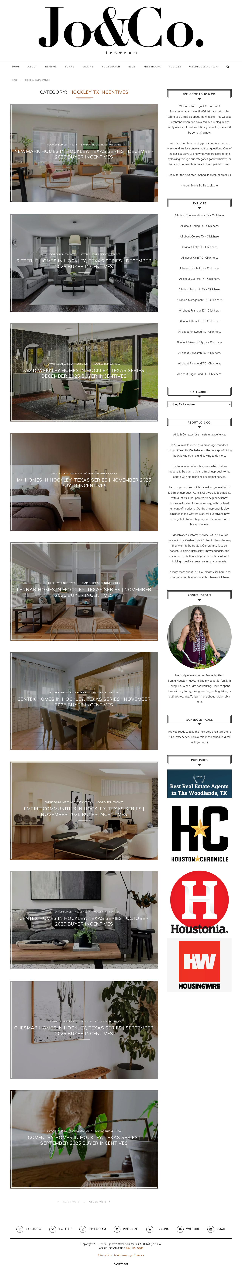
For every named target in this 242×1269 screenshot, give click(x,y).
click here (219, 572)
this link (204, 737)
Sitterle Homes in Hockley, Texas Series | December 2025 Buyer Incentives (84, 263)
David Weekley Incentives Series (68, 364)
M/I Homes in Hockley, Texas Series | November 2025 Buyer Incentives (84, 482)
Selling (88, 66)
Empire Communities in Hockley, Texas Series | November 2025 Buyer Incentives (84, 811)
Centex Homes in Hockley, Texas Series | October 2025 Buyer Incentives (84, 921)
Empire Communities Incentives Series (68, 802)
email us (226, 175)
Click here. (218, 215)
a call (213, 175)
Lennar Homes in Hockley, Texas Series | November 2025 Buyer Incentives (84, 592)
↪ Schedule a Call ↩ (203, 66)
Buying (69, 66)
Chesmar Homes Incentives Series (67, 1021)
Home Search (111, 66)
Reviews (51, 66)
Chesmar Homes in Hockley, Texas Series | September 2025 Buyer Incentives (84, 1030)
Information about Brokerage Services (121, 1255)
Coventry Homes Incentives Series (68, 1131)
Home (16, 66)
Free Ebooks (152, 66)
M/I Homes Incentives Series (100, 473)
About (32, 66)
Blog (131, 66)
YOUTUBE (175, 66)
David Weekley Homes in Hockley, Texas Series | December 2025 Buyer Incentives (84, 373)
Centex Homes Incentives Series (68, 692)
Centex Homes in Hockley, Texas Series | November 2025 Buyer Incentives (84, 702)
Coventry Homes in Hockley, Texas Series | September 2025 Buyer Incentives (84, 1140)
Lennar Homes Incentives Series (100, 583)
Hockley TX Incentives (60, 145)
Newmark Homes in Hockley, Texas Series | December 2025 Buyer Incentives (84, 154)
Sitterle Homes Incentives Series (100, 254)
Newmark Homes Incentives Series (100, 145)
